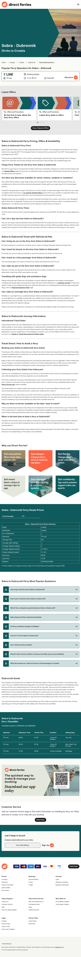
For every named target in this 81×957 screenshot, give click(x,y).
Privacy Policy (6, 924)
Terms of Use (6, 926)
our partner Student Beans (33, 193)
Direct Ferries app (8, 384)
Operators (5, 882)
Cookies (4, 921)
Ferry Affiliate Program (62, 901)
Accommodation (33, 879)
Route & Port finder (7, 885)
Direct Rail (32, 924)
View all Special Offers (40, 128)
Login (57, 879)
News (30, 907)
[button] (41, 589)
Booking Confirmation (62, 885)
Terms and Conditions (8, 929)
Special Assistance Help (20, 287)
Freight (31, 885)
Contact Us (5, 901)
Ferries (31, 882)
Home (4, 62)
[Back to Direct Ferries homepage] (16, 4)
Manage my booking (62, 882)
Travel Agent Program (62, 904)
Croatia (21, 62)
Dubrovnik (31, 62)
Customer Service (7, 904)
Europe (12, 62)
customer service (64, 283)
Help (3, 907)
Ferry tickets (5, 890)
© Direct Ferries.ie (6, 943)
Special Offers (9, 171)
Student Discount (34, 910)
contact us (58, 947)
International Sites (34, 904)
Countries (5, 879)
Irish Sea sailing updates (9, 910)
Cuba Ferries (33, 921)
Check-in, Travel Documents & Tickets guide (27, 334)
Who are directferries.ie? (36, 901)
